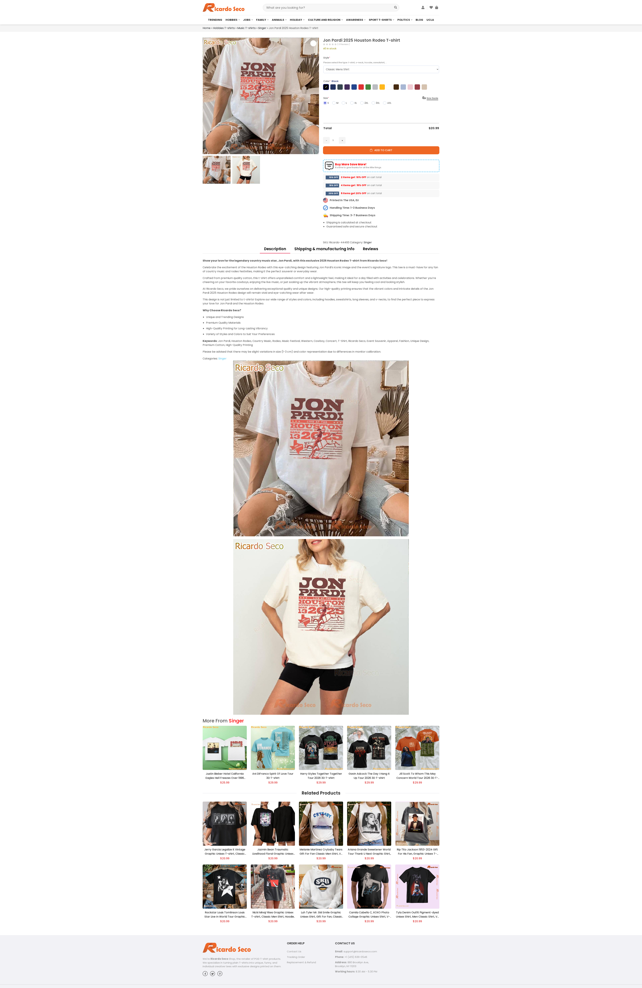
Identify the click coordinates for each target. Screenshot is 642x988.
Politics (403, 20)
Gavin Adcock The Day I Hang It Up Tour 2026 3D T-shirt (369, 776)
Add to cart (382, 150)
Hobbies (231, 20)
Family (261, 20)
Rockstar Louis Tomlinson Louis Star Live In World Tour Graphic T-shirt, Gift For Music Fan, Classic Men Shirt (225, 915)
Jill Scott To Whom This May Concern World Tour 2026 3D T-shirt (417, 776)
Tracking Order (296, 957)
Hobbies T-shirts (224, 28)
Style (326, 57)
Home (206, 28)
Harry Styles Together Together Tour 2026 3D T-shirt (321, 776)
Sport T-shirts (380, 20)
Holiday (296, 20)
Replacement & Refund (301, 962)
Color (331, 81)
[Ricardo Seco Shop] (223, 7)
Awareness (354, 20)
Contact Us (294, 951)
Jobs (246, 20)
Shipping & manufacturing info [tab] (324, 249)
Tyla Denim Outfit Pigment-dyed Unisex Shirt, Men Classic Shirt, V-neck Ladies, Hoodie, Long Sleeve (417, 915)
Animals (278, 20)
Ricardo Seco (219, 959)
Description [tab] (275, 249)
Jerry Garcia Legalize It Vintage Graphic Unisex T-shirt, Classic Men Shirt (224, 852)
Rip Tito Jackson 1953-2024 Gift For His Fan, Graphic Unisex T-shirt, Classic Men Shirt (417, 852)
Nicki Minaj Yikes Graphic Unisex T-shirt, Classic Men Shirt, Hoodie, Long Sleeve (272, 915)
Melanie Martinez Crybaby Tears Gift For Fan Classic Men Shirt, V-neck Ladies (321, 852)
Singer (262, 28)
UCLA (430, 20)
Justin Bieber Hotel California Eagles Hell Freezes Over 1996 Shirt (224, 776)
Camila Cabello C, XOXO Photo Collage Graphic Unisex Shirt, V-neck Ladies (369, 915)
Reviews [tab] (370, 249)
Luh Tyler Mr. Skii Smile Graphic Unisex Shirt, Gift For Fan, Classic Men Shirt (321, 915)
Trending (215, 20)
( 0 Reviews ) (343, 44)
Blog (419, 20)
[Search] (395, 7)
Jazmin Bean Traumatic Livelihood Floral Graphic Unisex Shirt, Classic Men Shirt (272, 852)
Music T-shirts (246, 28)
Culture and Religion (324, 20)
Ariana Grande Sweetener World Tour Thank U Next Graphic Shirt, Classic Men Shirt (369, 852)
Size (326, 98)
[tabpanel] (321, 487)
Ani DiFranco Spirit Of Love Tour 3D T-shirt (272, 776)
